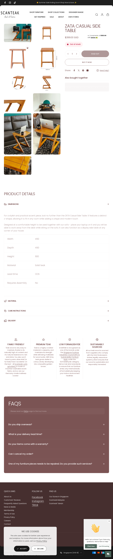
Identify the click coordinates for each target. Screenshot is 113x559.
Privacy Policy (41, 541)
